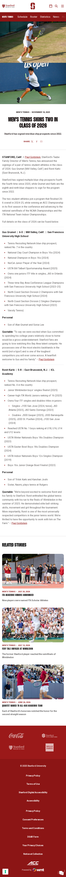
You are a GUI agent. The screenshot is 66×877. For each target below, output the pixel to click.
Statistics (45, 16)
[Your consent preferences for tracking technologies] (5, 872)
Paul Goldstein (33, 157)
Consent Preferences (33, 819)
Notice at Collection (33, 854)
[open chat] (61, 872)
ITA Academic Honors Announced (18, 595)
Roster (33, 16)
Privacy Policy (34, 775)
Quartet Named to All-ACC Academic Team (22, 706)
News (56, 16)
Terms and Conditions (33, 828)
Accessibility (34, 800)
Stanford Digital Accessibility (34, 792)
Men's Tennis (22, 112)
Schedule (22, 16)
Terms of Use (33, 784)
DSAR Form (33, 837)
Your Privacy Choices (33, 845)
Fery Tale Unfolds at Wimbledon (17, 649)
